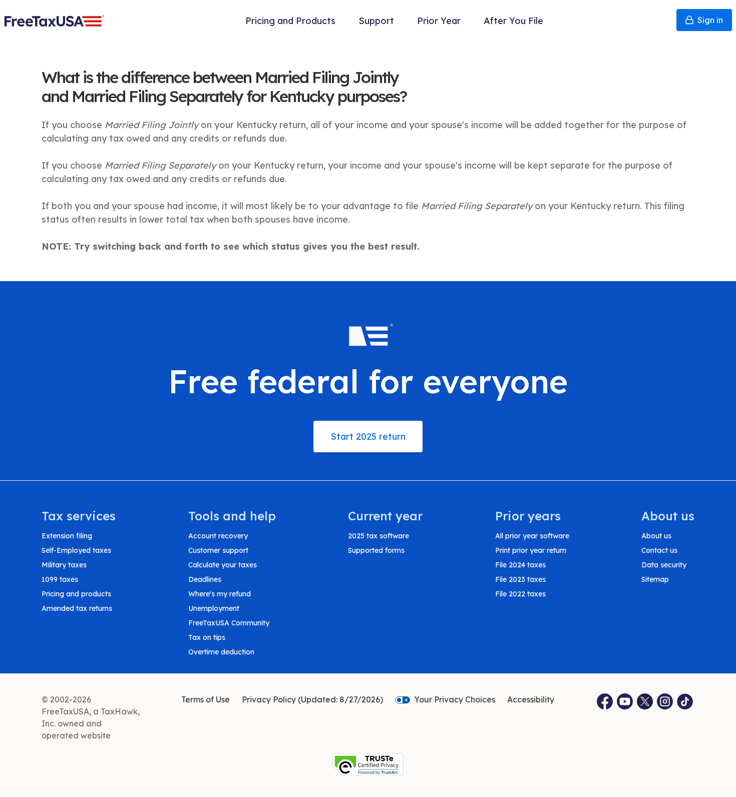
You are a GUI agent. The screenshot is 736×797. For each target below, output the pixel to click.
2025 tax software (378, 535)
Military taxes (64, 564)
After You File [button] (513, 21)
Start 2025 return (368, 436)
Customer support (218, 550)
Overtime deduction (221, 651)
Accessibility (530, 699)
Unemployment (213, 608)
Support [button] (376, 21)
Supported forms (376, 550)
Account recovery (218, 535)
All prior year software (532, 535)
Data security (663, 564)
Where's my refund (219, 593)
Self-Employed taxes (76, 550)
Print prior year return (530, 550)
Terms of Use (205, 699)
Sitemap (655, 579)
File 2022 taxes (520, 593)
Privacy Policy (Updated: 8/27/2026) (312, 699)
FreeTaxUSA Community (228, 622)
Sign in (710, 20)
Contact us (659, 550)
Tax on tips (206, 637)
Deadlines (204, 579)
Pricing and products (76, 593)
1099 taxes (60, 579)
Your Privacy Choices (454, 699)
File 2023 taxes (520, 579)
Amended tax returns (77, 608)
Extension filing (67, 535)
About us (656, 535)
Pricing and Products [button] (290, 21)
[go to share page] (645, 701)
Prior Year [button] (439, 21)
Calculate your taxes (222, 564)
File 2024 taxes (520, 564)
